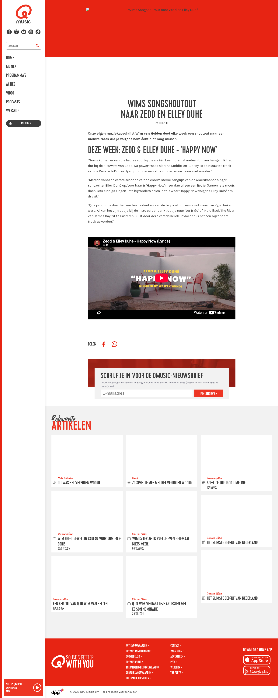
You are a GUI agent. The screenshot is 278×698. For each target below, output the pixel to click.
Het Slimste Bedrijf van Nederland (232, 542)
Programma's (16, 75)
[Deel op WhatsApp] (114, 344)
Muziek (11, 66)
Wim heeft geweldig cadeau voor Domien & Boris (89, 541)
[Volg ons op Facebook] (9, 31)
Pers (172, 662)
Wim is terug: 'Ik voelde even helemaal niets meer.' (160, 541)
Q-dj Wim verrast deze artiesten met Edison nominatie (159, 606)
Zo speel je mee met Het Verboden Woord (162, 483)
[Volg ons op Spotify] (30, 31)
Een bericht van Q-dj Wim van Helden (80, 604)
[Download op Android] (257, 671)
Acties (10, 84)
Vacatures (176, 651)
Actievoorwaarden (136, 645)
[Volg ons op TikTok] (38, 31)
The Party (175, 673)
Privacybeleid (133, 662)
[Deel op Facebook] (104, 344)
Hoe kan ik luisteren (137, 678)
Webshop (12, 111)
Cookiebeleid (133, 656)
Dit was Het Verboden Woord (79, 483)
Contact (174, 645)
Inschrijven (208, 394)
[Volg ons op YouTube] (23, 31)
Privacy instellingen (138, 651)
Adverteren (176, 656)
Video (10, 93)
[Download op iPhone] (257, 660)
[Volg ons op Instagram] (16, 31)
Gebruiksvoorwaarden (138, 673)
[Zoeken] (37, 46)
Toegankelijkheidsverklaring (142, 667)
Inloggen (26, 123)
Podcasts (13, 102)
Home (10, 58)
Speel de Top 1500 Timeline (226, 483)
